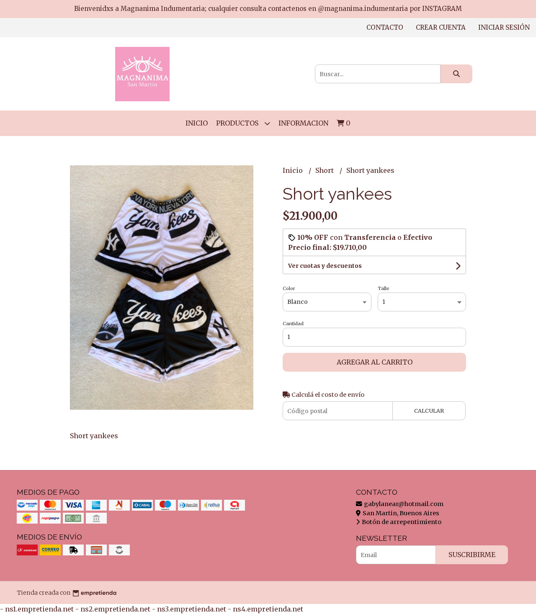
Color (289, 288)
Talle (383, 288)
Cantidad (293, 323)
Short (325, 170)
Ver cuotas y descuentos (325, 266)
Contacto (384, 27)
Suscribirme (471, 554)
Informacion (303, 123)
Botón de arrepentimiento (401, 522)
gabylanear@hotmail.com (403, 504)
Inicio (197, 123)
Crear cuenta (441, 27)
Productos (238, 123)
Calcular (429, 410)
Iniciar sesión (504, 27)
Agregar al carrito (374, 362)
